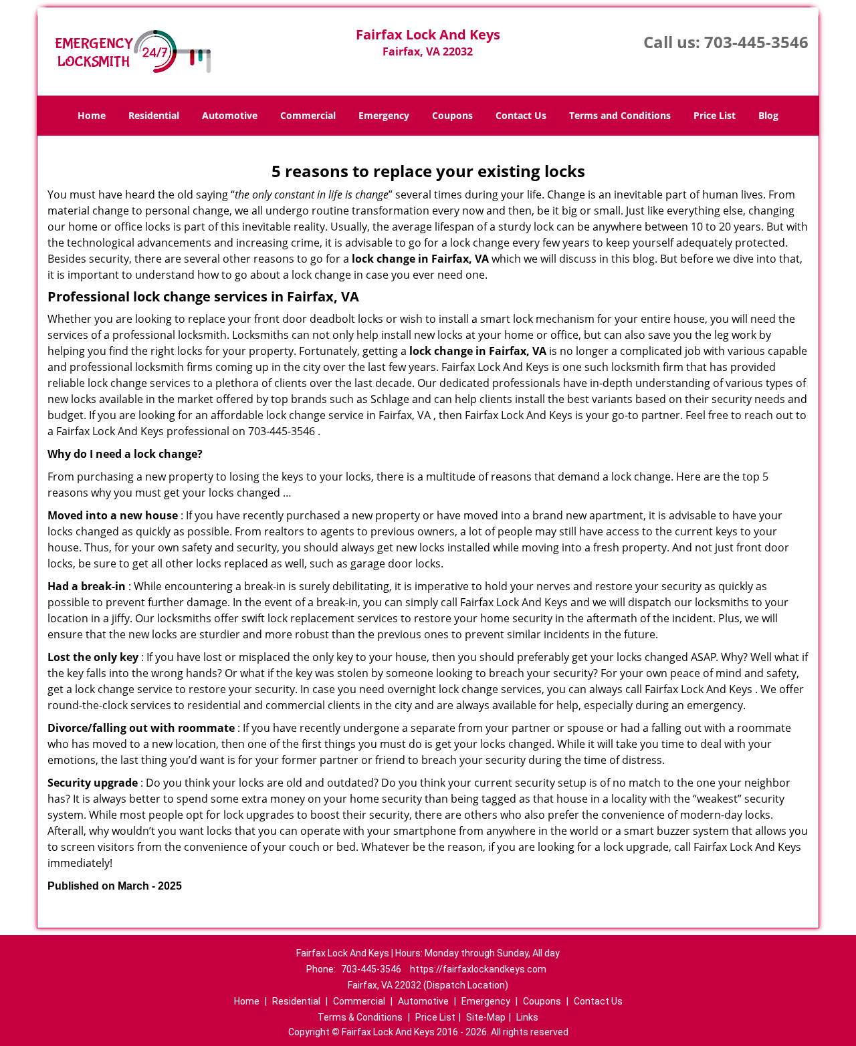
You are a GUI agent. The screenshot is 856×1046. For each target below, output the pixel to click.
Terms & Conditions (360, 1017)
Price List (714, 115)
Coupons (452, 115)
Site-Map (486, 1017)
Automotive (229, 115)
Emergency (383, 115)
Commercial (308, 115)
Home (92, 115)
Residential (153, 115)
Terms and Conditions (620, 115)
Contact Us (521, 115)
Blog (768, 115)
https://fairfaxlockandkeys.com (478, 969)
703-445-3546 (756, 42)
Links (527, 1017)
